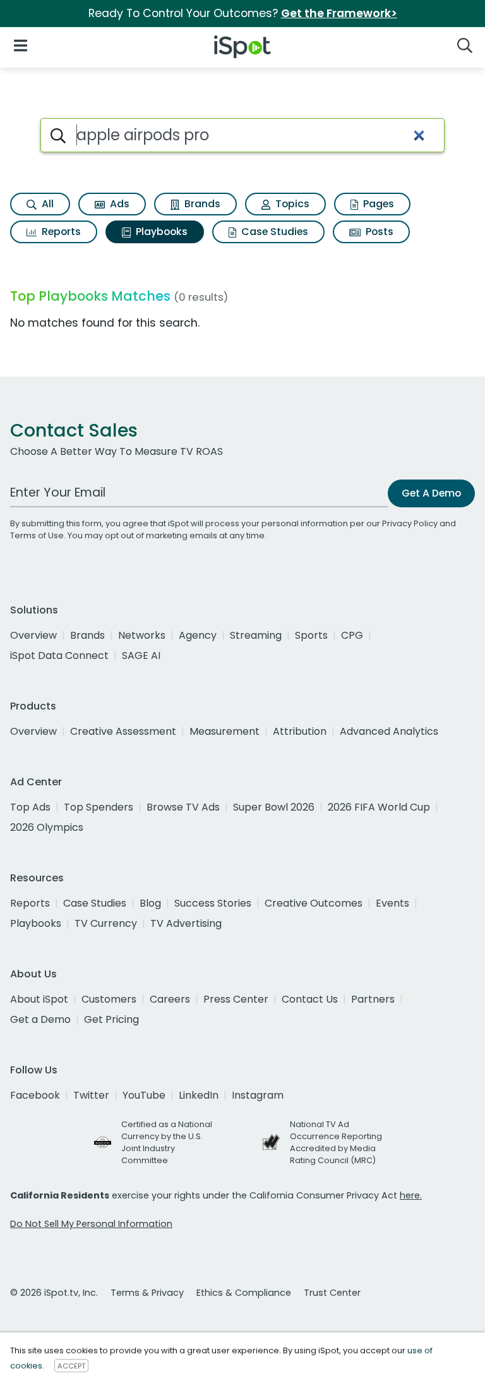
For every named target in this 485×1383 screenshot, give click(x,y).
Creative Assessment (123, 731)
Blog (150, 903)
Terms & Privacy (147, 1292)
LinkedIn (199, 1095)
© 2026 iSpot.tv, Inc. (54, 1292)
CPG (352, 635)
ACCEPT (71, 1366)
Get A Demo (431, 493)
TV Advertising (186, 923)
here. (411, 1195)
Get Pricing (111, 1019)
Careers (170, 999)
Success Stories (212, 903)
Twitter (91, 1095)
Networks (141, 635)
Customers (108, 999)
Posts (378, 231)
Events (392, 903)
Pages (377, 203)
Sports (311, 635)
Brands (201, 203)
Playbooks (160, 231)
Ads (118, 203)
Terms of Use (37, 535)
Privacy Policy (410, 523)
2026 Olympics (46, 827)
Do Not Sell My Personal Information (91, 1223)
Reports (60, 231)
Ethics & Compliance (243, 1292)
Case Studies (273, 231)
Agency (198, 635)
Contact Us (310, 999)
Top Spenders (98, 807)
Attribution (299, 731)
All (46, 203)
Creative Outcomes (313, 903)
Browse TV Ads (183, 807)
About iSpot (39, 999)
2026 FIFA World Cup (379, 807)
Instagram (258, 1095)
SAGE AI (141, 655)
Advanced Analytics (389, 731)
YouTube (144, 1095)
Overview (33, 635)
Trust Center (332, 1292)
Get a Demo (40, 1019)
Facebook (35, 1095)
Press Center (235, 999)
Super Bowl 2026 (273, 807)
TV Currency (106, 923)
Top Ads (30, 807)
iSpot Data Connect (59, 655)
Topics (291, 203)
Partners (373, 999)
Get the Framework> (339, 13)
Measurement (224, 731)
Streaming (256, 635)
